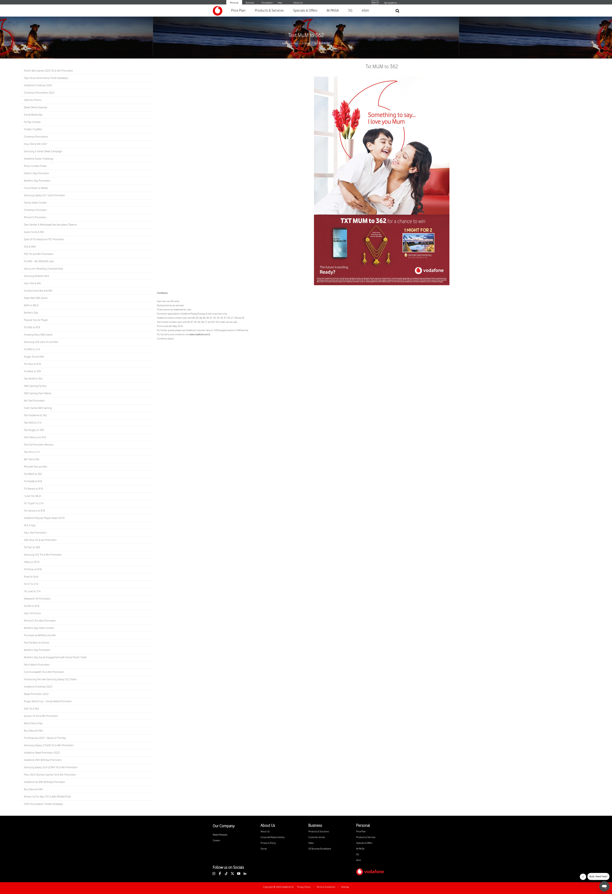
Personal (234, 2)
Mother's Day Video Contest (39, 628)
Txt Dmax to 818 (33, 569)
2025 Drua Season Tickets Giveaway (43, 804)
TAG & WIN (30, 246)
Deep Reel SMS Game (35, 298)
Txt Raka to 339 (32, 371)
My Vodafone (390, 3)
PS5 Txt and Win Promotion (38, 254)
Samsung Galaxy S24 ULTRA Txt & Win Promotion (50, 767)
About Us (298, 2)
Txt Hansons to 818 (34, 510)
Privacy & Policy (268, 843)
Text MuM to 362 (306, 35)
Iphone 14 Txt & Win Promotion (41, 716)
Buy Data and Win (33, 730)
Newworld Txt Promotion (37, 598)
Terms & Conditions (326, 887)
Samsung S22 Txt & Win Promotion (43, 554)
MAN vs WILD (31, 305)
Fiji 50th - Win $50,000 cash (39, 261)
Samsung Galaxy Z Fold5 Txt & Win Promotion (48, 745)
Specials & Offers (305, 11)
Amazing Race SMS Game (38, 334)
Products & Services (269, 11)
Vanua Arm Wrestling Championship (43, 268)
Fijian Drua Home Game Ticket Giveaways (46, 78)
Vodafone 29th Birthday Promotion (43, 760)
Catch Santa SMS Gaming (38, 408)
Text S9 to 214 (32, 452)
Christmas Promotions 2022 (39, 92)
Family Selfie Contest (35, 202)
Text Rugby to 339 (34, 430)
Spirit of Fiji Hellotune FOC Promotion (44, 239)
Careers (216, 840)
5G (350, 11)
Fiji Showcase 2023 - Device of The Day (45, 738)
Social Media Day (33, 114)
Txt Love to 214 (32, 591)
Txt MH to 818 (31, 606)
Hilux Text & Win (32, 283)
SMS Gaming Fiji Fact (35, 386)
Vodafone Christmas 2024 (38, 85)
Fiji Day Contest (32, 122)
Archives (306, 43)
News (311, 843)
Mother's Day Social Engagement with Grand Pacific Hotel (55, 657)
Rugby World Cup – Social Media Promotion (48, 701)
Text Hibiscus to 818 (35, 437)
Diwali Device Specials (35, 107)
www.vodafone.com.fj (199, 334)
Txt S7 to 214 (31, 584)
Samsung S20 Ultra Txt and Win (41, 342)
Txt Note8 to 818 (33, 481)
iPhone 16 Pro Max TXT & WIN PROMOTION (47, 796)
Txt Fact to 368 (32, 547)
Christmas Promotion (35, 210)
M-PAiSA (333, 11)
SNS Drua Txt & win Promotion (40, 540)
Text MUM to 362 (33, 378)
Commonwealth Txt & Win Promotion (44, 672)
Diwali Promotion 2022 (36, 694)
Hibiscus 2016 (31, 562)
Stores (264, 848)
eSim (365, 11)
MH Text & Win (32, 459)
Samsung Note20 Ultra (36, 276)
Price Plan (238, 11)
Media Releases (220, 834)
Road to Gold (31, 576)
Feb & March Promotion (37, 664)
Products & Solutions (318, 831)
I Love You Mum (32, 496)
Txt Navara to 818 (33, 488)
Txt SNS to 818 (32, 327)
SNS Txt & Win (31, 708)
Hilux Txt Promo (32, 613)
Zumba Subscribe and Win (38, 290)
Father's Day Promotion (36, 173)
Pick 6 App (30, 525)
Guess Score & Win (34, 232)
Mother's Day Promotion (37, 180)
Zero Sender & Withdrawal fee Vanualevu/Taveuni (50, 224)
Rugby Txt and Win (34, 356)
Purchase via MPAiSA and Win (40, 635)
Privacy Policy (304, 887)
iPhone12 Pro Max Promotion (40, 620)
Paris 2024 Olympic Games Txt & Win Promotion (50, 774)
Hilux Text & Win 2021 (35, 144)
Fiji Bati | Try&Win (33, 129)
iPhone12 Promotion (35, 217)
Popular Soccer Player (36, 320)
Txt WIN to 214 (32, 349)
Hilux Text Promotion (35, 532)
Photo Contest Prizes (35, 166)
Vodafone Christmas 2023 (38, 686)
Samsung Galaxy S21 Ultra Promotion (44, 195)
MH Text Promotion (34, 400)
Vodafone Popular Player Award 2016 (44, 518)
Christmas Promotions (36, 136)
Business (250, 2)
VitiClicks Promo (32, 100)
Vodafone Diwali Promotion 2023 (42, 752)
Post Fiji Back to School (36, 642)
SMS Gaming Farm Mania (37, 393)
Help (280, 2)
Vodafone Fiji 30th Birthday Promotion (44, 782)
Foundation (267, 2)
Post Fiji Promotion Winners (38, 444)
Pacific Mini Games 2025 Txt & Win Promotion (48, 70)
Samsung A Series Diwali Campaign (43, 151)
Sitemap (345, 887)
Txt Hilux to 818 (32, 364)
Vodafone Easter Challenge (38, 158)
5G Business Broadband (319, 848)
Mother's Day (31, 312)
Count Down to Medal (36, 188)
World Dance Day (33, 723)
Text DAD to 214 (32, 422)
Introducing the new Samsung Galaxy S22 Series (50, 679)
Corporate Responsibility (272, 837)
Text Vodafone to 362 (35, 415)
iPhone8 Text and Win (35, 466)
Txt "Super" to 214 (33, 503)
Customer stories (316, 837)
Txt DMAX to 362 (33, 474)
